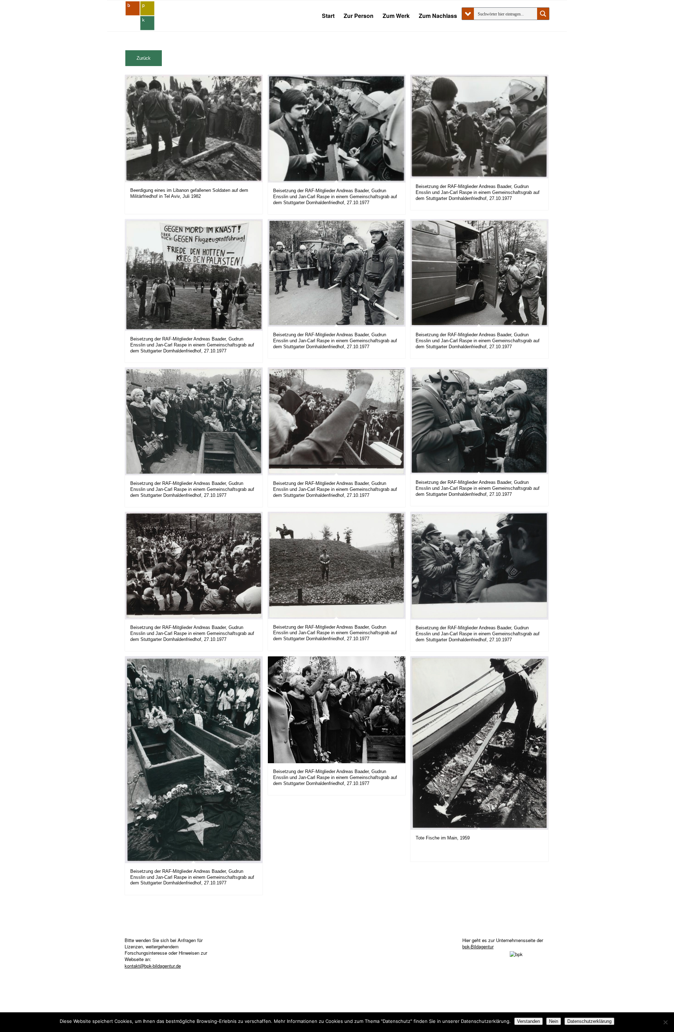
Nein (553, 1021)
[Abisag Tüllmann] (140, 15)
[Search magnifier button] (543, 14)
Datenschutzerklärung (589, 1021)
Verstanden (528, 1021)
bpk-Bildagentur (478, 946)
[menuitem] (328, 15)
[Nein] (665, 1022)
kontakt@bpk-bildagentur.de (153, 965)
